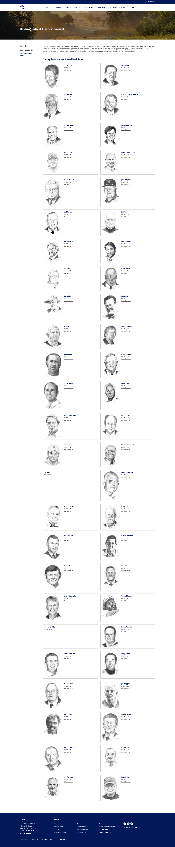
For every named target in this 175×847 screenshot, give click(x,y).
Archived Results (82, 829)
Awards (92, 7)
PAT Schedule (81, 832)
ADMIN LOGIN (62, 840)
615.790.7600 (151, 1)
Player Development (117, 7)
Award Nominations (27, 50)
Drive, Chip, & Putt (105, 832)
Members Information (106, 824)
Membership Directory (107, 827)
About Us (47, 7)
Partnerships (71, 7)
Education (83, 7)
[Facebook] (125, 823)
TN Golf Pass (102, 7)
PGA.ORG (25, 840)
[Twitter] (128, 823)
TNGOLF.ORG (48, 840)
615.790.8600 (27, 833)
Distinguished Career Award (27, 54)
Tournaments (58, 7)
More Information (68, 70)
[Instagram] (131, 823)
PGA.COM (36, 840)
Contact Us (58, 829)
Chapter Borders (60, 832)
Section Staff (58, 827)
